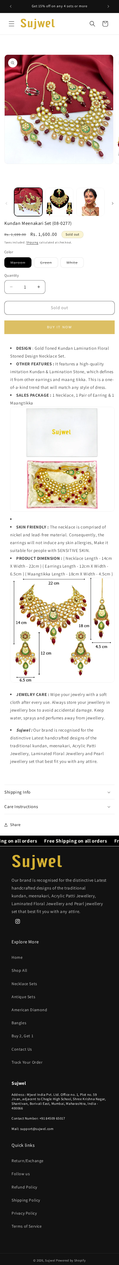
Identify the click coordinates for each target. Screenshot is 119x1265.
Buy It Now (59, 327)
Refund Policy (24, 1187)
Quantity (11, 275)
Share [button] (15, 824)
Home (17, 957)
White (75, 264)
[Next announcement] (108, 6)
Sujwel (50, 1260)
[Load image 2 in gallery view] (59, 202)
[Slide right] (112, 203)
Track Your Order (27, 1062)
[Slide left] (6, 203)
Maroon (20, 264)
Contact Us (22, 1049)
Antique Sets (23, 996)
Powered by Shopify (71, 1260)
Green (49, 264)
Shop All (19, 970)
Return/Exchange (28, 1160)
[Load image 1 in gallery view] (28, 202)
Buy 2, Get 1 (22, 1035)
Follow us (21, 1173)
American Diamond (29, 1009)
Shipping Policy (26, 1200)
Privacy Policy (24, 1213)
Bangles (19, 1022)
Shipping (32, 242)
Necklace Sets (24, 983)
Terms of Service (27, 1226)
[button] (11, 23)
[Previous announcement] (10, 6)
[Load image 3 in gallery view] (90, 202)
